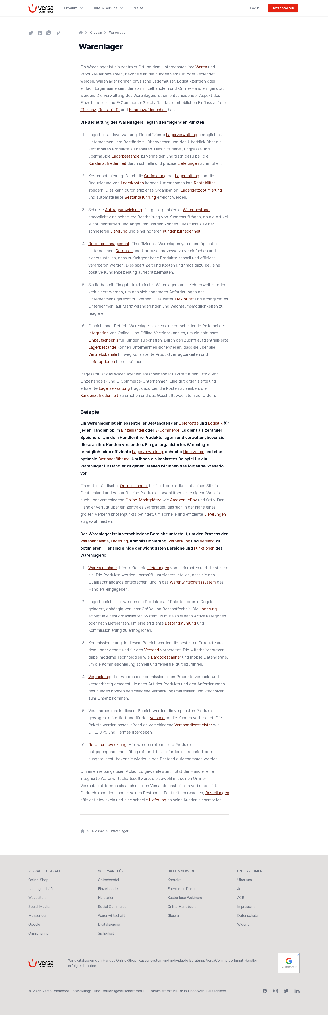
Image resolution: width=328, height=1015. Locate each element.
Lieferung (118, 231)
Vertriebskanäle (102, 354)
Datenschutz (247, 915)
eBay (192, 500)
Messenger (37, 915)
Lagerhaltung (187, 175)
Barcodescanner (166, 657)
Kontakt (174, 879)
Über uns (244, 879)
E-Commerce (167, 430)
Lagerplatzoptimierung (201, 190)
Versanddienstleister (193, 725)
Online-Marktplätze (143, 500)
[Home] (81, 32)
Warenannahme (94, 541)
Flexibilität (184, 299)
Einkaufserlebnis (103, 340)
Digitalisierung (109, 924)
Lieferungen (188, 163)
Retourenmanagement (108, 243)
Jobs (241, 888)
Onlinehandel (108, 879)
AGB (240, 897)
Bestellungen (217, 792)
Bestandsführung (140, 197)
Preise (138, 8)
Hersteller (105, 897)
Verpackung (179, 541)
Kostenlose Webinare (185, 897)
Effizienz (88, 109)
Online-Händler (134, 485)
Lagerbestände (125, 156)
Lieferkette (189, 423)
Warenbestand (196, 209)
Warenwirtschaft (111, 915)
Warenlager (118, 32)
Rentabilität (109, 109)
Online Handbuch (182, 906)
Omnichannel (38, 933)
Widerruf (244, 924)
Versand (207, 541)
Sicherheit (106, 933)
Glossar (96, 32)
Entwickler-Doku (181, 888)
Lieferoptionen (101, 361)
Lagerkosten (132, 183)
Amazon (177, 500)
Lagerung (119, 541)
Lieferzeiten (193, 451)
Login (254, 8)
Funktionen (204, 548)
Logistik (215, 423)
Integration (98, 333)
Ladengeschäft (40, 888)
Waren (201, 67)
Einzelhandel (132, 430)
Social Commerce (112, 906)
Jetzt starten (283, 8)
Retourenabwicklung (107, 744)
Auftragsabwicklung (123, 209)
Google (34, 924)
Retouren (124, 250)
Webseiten (37, 897)
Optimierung (155, 175)
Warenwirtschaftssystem (193, 582)
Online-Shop (38, 879)
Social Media (39, 906)
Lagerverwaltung (181, 134)
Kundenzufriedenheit (148, 109)
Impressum (246, 906)
